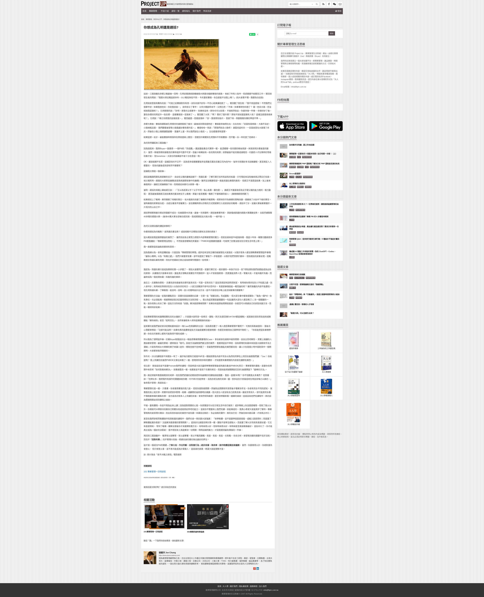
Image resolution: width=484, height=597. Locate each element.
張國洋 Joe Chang (166, 34)
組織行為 (293, 288)
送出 (332, 33)
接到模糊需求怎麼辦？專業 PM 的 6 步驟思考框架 (308, 216)
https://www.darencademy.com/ (169, 555)
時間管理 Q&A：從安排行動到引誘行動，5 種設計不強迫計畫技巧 (314, 240)
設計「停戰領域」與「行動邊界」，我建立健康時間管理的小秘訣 (314, 294)
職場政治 (300, 187)
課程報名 (186, 11)
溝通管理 (308, 187)
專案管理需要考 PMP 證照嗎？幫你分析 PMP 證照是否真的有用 (314, 164)
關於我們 (197, 11)
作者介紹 (165, 11)
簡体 (339, 11)
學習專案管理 (306, 157)
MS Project (299, 278)
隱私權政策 (243, 586)
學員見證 (207, 11)
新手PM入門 (158, 19)
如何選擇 (293, 157)
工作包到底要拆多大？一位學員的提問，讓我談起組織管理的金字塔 (314, 205)
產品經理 (300, 232)
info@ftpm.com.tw (270, 590)
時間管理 (293, 245)
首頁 (144, 11)
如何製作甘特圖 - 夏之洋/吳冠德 (301, 145)
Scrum (298, 177)
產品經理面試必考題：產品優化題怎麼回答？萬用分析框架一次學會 (314, 227)
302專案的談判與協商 (195, 532)
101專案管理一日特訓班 (153, 532)
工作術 (292, 177)
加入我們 (263, 586)
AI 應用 (292, 257)
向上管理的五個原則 (297, 184)
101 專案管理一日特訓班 (155, 472)
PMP (299, 157)
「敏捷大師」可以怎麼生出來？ (301, 313)
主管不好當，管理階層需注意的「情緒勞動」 (307, 284)
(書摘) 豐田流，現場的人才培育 (301, 304)
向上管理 (293, 187)
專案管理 (153, 11)
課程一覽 (175, 11)
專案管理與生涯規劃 (297, 274)
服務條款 (254, 586)
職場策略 (293, 167)
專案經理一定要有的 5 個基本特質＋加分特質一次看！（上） (313, 154)
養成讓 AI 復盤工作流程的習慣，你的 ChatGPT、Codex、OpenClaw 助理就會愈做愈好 (312, 252)
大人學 (225, 586)
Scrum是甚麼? (295, 174)
